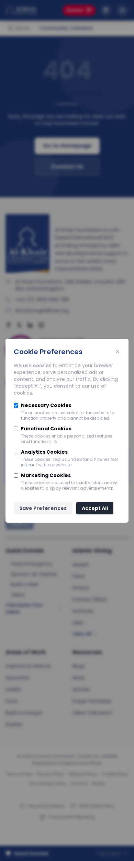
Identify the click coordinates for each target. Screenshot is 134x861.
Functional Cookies (46, 428)
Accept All (95, 508)
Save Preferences (43, 508)
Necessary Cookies (46, 405)
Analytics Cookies (44, 452)
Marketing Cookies (46, 475)
